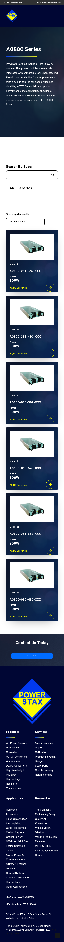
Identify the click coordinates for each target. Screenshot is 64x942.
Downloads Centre (46, 850)
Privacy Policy (12, 914)
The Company (43, 809)
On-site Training (44, 770)
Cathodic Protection (17, 877)
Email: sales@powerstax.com (49, 2)
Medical (10, 868)
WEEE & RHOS (43, 845)
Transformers (14, 788)
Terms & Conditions (31, 914)
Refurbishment (43, 774)
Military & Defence (16, 864)
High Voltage (13, 779)
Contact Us (32, 656)
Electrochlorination (16, 818)
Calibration (41, 752)
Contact (39, 855)
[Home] (32, 701)
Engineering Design (45, 814)
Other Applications (16, 886)
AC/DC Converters (16, 756)
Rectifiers (11, 783)
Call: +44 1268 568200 (12, 2)
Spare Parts (41, 765)
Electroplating (13, 823)
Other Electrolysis (16, 827)
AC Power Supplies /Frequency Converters (16, 748)
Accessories (13, 761)
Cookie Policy (28, 918)
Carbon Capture (15, 832)
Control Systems (15, 873)
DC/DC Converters (16, 765)
